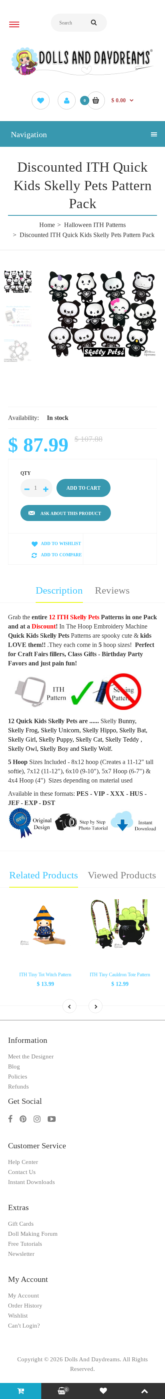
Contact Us (22, 1172)
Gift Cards (21, 1224)
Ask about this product (70, 513)
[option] (102, 314)
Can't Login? (24, 1325)
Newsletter (21, 1254)
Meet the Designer (31, 1056)
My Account (23, 1295)
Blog (14, 1066)
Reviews (112, 590)
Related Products (43, 875)
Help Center (23, 1162)
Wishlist (18, 1315)
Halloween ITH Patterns (95, 224)
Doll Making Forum (33, 1234)
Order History (25, 1305)
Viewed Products (122, 875)
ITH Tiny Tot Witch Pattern (45, 974)
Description (59, 590)
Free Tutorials (25, 1244)
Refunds (18, 1086)
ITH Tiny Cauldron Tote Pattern (120, 974)
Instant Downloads (31, 1182)
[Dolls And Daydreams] (82, 74)
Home (47, 224)
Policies (17, 1076)
